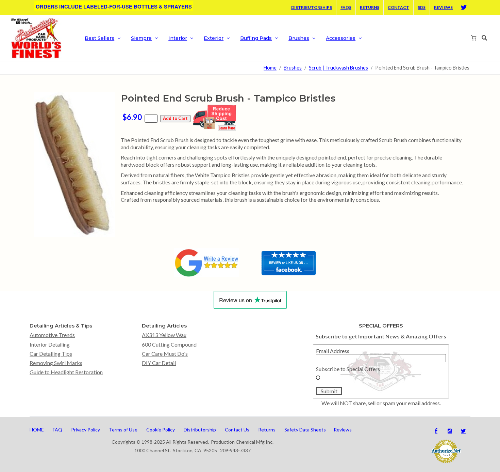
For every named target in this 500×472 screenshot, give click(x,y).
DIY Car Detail (159, 363)
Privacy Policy (86, 429)
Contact (398, 7)
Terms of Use (123, 429)
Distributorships (311, 7)
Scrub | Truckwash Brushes (338, 68)
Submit (329, 391)
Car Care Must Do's (165, 353)
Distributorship (200, 429)
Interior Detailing (50, 344)
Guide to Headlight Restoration (66, 372)
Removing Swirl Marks (56, 363)
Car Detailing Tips (51, 353)
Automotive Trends (52, 335)
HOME (37, 429)
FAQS (345, 7)
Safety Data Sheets (305, 429)
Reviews (443, 7)
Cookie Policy (161, 429)
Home (270, 68)
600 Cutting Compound (169, 344)
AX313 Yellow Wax (164, 335)
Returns (369, 7)
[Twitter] (463, 7)
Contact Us (237, 429)
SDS (422, 7)
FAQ (58, 429)
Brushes (293, 68)
